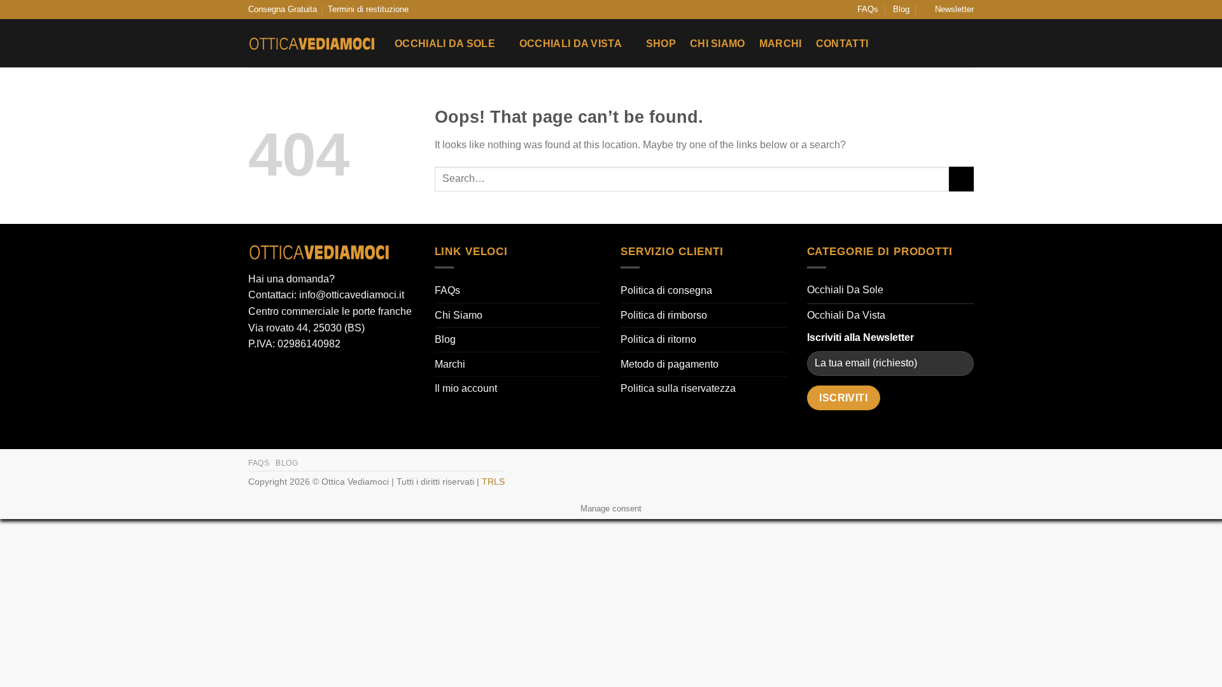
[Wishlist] (895, 43)
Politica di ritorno (658, 339)
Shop (661, 43)
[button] (949, 9)
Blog (901, 9)
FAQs (867, 9)
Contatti (842, 43)
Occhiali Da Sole (445, 43)
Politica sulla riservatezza (678, 388)
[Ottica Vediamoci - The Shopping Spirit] (312, 44)
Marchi (780, 43)
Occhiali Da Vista (570, 43)
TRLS (493, 481)
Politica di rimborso (664, 315)
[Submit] (961, 179)
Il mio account (466, 388)
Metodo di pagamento (670, 364)
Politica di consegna (666, 290)
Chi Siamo (717, 43)
